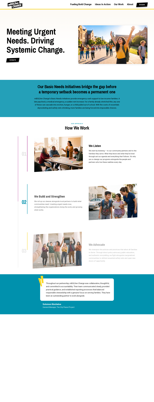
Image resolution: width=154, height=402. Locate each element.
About (130, 4)
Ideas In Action (103, 4)
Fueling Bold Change (81, 4)
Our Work (119, 4)
